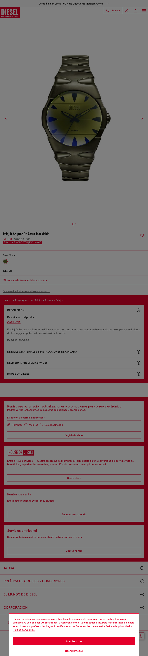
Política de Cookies (24, 629)
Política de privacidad (118, 626)
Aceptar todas (74, 641)
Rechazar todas (74, 650)
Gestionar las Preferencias (75, 626)
